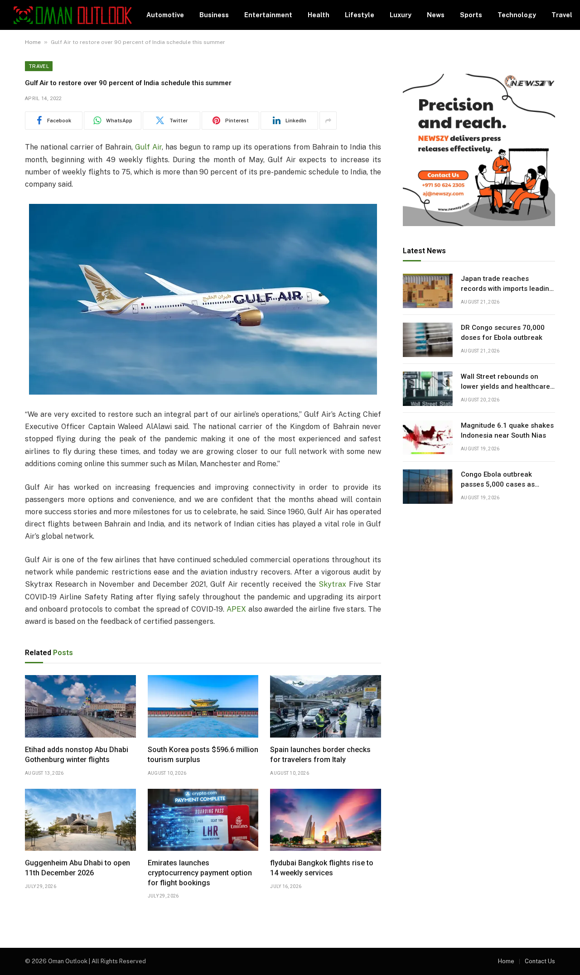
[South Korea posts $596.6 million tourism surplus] (203, 706)
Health (318, 15)
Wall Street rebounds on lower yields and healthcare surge (505, 382)
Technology (517, 15)
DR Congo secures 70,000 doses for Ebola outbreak (503, 333)
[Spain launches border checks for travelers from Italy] (325, 706)
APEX (236, 609)
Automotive (165, 15)
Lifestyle (359, 15)
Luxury (400, 15)
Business (214, 15)
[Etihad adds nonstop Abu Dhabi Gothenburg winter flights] (80, 706)
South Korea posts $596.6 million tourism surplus (203, 754)
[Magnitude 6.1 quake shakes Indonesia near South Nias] (428, 437)
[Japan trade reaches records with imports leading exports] (428, 291)
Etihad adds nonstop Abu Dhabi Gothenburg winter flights (76, 754)
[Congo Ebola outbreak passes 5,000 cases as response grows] (428, 486)
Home (33, 42)
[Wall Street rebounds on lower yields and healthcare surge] (428, 389)
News (436, 15)
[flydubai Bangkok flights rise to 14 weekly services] (325, 820)
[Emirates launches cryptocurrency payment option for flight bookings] (203, 820)
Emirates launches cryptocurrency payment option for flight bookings (200, 873)
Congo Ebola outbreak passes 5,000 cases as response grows (498, 480)
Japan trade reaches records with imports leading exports (507, 284)
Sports (471, 15)
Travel (561, 15)
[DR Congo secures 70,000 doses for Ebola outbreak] (428, 340)
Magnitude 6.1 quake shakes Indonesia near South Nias (507, 430)
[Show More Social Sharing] (328, 120)
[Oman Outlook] (73, 15)
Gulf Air (148, 147)
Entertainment (268, 15)
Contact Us (540, 961)
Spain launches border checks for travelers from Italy (320, 754)
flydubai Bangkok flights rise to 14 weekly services (321, 868)
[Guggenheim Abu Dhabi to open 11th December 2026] (80, 820)
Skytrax (332, 584)
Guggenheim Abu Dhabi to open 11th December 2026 (77, 868)
